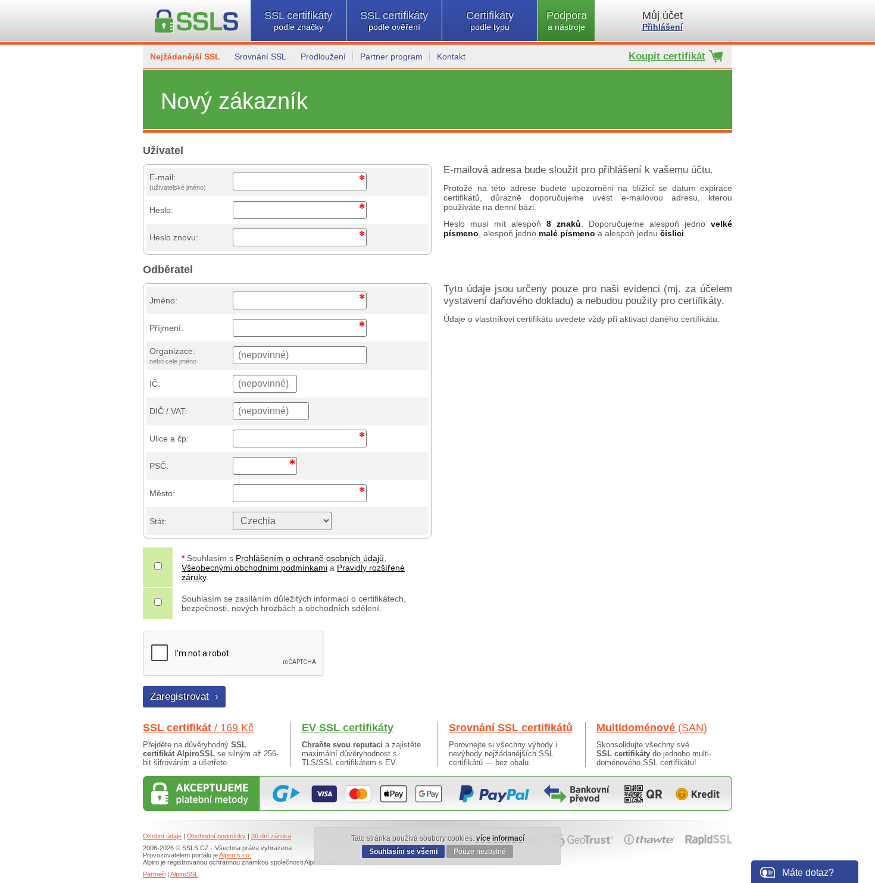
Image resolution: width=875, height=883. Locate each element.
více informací (500, 838)
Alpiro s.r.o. (235, 855)
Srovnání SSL (260, 56)
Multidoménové (651, 728)
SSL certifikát (198, 728)
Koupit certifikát (667, 56)
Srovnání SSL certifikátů (511, 728)
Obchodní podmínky (216, 836)
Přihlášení (662, 27)
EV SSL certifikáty (347, 728)
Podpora (566, 21)
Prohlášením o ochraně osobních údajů (310, 558)
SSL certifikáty (298, 21)
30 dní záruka (271, 836)
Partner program (391, 56)
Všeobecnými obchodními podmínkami (254, 567)
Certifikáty (490, 21)
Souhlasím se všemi (403, 851)
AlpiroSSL (184, 874)
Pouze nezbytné (480, 851)
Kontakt (451, 56)
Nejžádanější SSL (185, 56)
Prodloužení (323, 56)
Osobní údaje (162, 836)
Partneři (154, 874)
